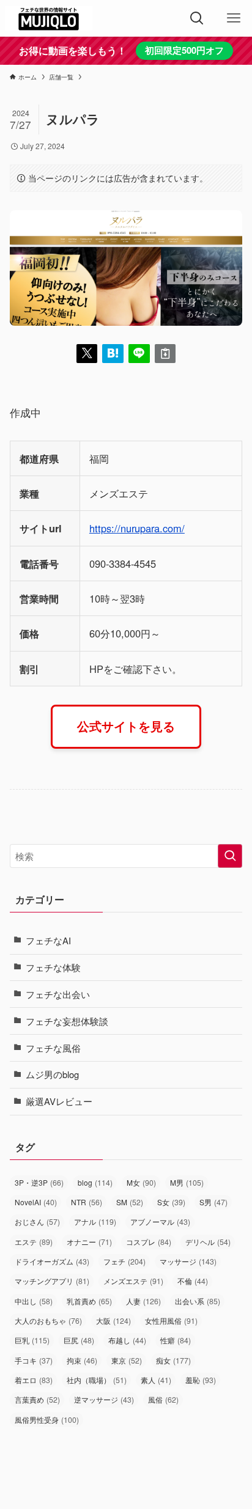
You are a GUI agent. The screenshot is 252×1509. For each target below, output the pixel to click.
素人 (156, 1380)
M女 (141, 1182)
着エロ (34, 1380)
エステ (34, 1241)
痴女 (173, 1360)
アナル (95, 1221)
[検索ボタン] (197, 18)
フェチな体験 (53, 967)
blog (95, 1182)
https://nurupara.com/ (137, 528)
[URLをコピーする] (165, 353)
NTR (86, 1202)
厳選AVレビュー (59, 1101)
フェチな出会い (58, 994)
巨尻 (79, 1340)
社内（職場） (97, 1380)
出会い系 (197, 1301)
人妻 (143, 1301)
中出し (34, 1301)
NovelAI (36, 1202)
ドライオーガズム (52, 1261)
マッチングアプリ (52, 1281)
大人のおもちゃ (48, 1320)
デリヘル (208, 1241)
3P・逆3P (39, 1182)
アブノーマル (160, 1221)
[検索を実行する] (230, 856)
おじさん (37, 1221)
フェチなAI (48, 940)
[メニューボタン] (233, 18)
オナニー (89, 1241)
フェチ (124, 1261)
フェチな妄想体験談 (67, 1021)
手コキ (34, 1360)
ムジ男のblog (52, 1074)
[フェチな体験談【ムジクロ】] (48, 18)
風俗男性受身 (47, 1419)
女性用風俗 (171, 1320)
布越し (127, 1340)
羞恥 (200, 1380)
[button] (87, 353)
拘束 (82, 1360)
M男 (187, 1182)
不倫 (192, 1281)
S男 (213, 1202)
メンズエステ (133, 1281)
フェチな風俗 (53, 1047)
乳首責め (89, 1301)
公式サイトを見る (126, 726)
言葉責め (37, 1399)
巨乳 (32, 1340)
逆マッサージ (104, 1399)
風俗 (163, 1399)
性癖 (175, 1340)
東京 (126, 1360)
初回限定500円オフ (184, 50)
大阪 (113, 1320)
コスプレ (148, 1241)
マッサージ (188, 1261)
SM (129, 1202)
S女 (171, 1202)
